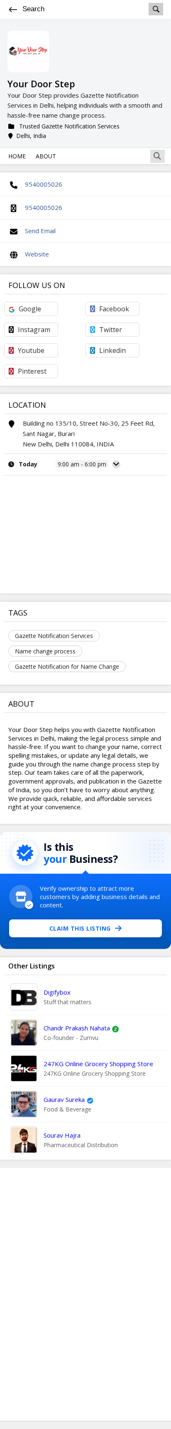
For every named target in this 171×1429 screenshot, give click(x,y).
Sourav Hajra (62, 1135)
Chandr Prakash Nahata (77, 1028)
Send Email (40, 231)
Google (30, 308)
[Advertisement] (85, 1294)
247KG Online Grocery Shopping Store (98, 1063)
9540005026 (43, 184)
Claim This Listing (80, 928)
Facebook (114, 308)
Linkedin (112, 350)
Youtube (31, 350)
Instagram (34, 329)
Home (17, 156)
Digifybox (57, 992)
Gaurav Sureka (64, 1099)
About (46, 156)
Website (37, 254)
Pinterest (32, 371)
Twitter (110, 329)
